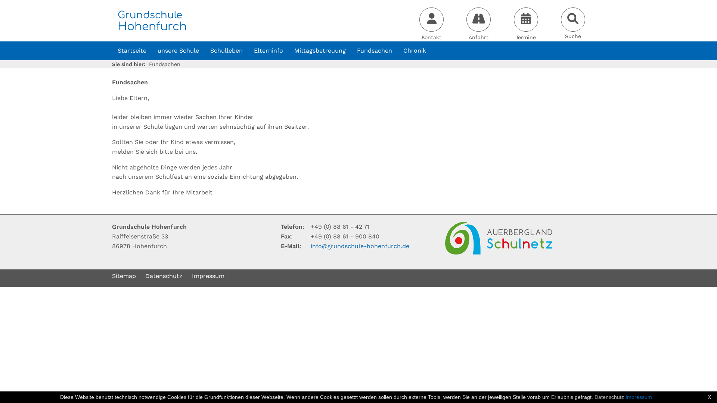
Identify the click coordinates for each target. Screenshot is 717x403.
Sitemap (124, 275)
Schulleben (226, 50)
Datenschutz (164, 275)
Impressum (208, 275)
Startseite (132, 50)
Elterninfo (268, 50)
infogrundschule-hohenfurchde (360, 246)
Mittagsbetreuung (320, 50)
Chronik (414, 50)
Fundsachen (374, 50)
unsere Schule (178, 50)
